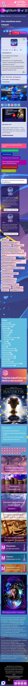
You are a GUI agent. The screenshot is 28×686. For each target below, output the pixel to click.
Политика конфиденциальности (14, 676)
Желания (5, 239)
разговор (17, 77)
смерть (9, 77)
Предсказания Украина (8, 265)
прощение (6, 81)
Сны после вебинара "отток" (10, 284)
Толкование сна (17, 290)
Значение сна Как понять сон (10, 242)
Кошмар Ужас (6, 245)
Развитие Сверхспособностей (10, 150)
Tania (6, 50)
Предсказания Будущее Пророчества (12, 250)
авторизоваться (6, 182)
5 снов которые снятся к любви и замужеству (13, 437)
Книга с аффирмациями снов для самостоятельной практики (10, 162)
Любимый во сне (18, 245)
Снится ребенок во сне (9, 281)
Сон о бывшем (18, 287)
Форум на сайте (14, 359)
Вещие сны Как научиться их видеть (11, 439)
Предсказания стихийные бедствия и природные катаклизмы (11, 261)
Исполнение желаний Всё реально (11, 430)
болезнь (5, 79)
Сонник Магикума (6, 154)
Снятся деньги (6, 287)
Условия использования (14, 677)
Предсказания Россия (8, 258)
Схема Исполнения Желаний (9, 167)
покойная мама (15, 79)
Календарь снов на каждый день (10, 158)
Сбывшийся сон (7, 270)
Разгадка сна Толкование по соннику (13, 268)
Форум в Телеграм (15, 353)
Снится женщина (7, 276)
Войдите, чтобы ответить (11, 209)
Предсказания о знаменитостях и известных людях (13, 254)
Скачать (14, 343)
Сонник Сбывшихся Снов (8, 170)
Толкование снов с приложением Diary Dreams (12, 145)
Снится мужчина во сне (9, 279)
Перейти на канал (7, 135)
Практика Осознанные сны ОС (10, 248)
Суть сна (5, 290)
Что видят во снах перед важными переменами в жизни (14, 434)
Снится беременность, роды (10, 273)
